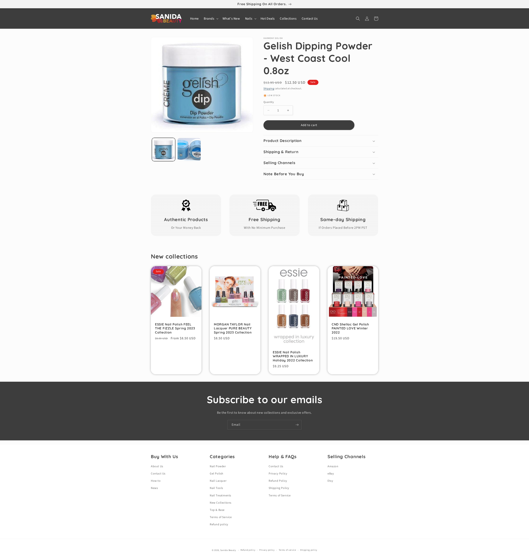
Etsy (330, 481)
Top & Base (217, 510)
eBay (331, 474)
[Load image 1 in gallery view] (163, 149)
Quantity (268, 102)
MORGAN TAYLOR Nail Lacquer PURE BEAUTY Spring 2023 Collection (233, 328)
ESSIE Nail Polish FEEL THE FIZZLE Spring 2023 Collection (175, 328)
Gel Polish (216, 474)
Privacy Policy (278, 474)
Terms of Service (221, 517)
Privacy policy (267, 550)
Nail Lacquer (218, 481)
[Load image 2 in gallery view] (189, 149)
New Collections (220, 503)
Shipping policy (308, 550)
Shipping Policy (279, 488)
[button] (210, 18)
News (154, 488)
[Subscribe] (296, 425)
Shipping (268, 88)
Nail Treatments (220, 495)
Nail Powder (218, 466)
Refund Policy (278, 481)
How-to (156, 481)
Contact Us (158, 474)
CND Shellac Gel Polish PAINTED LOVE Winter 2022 (350, 328)
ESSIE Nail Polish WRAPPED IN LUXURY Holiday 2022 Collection (293, 356)
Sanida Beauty (228, 550)
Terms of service (287, 550)
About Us (157, 466)
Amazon (333, 466)
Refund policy (219, 524)
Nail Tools (216, 488)
